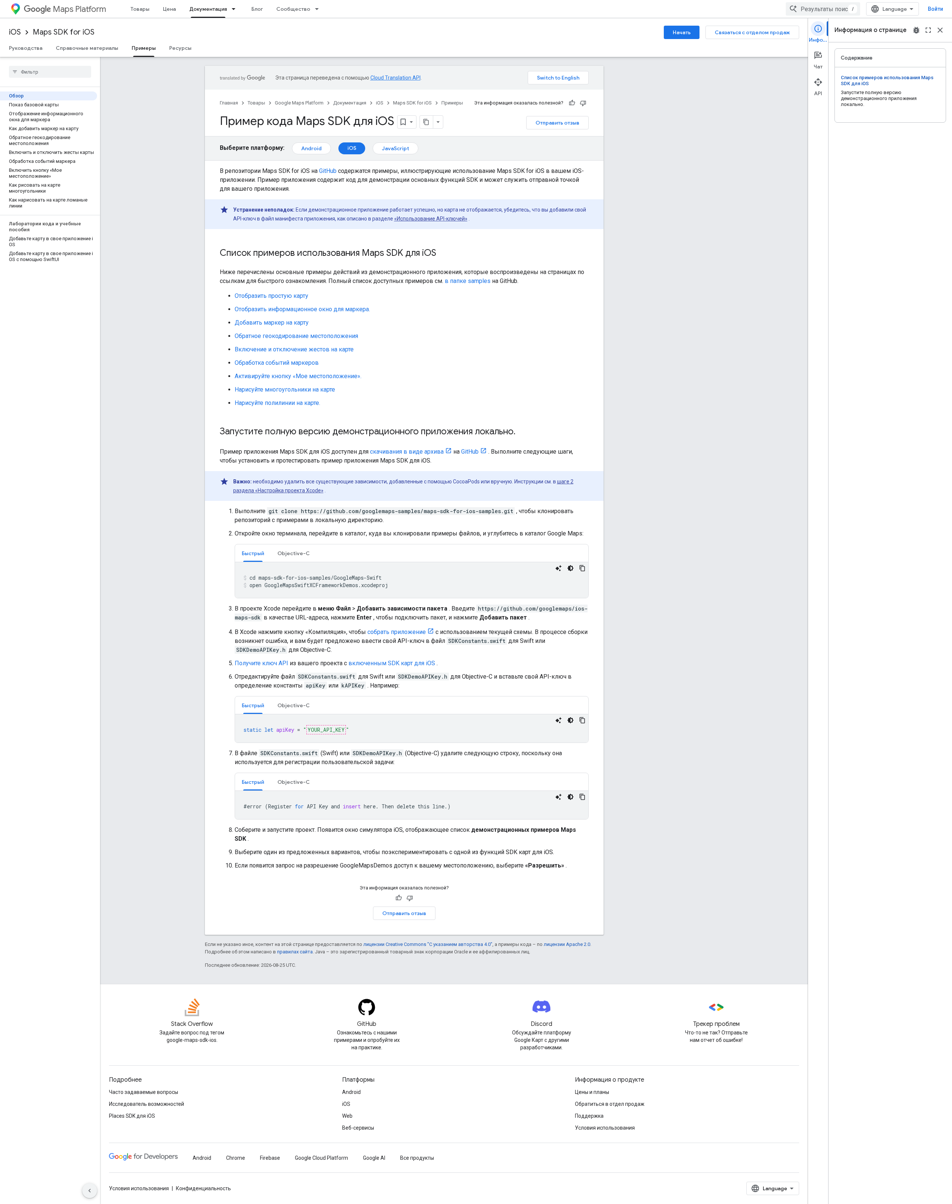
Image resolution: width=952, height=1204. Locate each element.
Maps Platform (79, 9)
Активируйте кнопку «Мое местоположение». (298, 376)
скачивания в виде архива (407, 451)
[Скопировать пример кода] (582, 568)
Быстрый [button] (253, 553)
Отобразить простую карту (271, 295)
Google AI (374, 1158)
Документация (208, 9)
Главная (229, 103)
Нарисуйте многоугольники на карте (285, 389)
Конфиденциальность (203, 1188)
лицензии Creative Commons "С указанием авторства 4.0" (427, 944)
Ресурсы (180, 48)
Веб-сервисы (358, 1128)
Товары (140, 9)
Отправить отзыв (557, 122)
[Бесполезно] (583, 103)
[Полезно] (572, 103)
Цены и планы (592, 1092)
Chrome (235, 1158)
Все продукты (417, 1158)
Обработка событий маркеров (277, 362)
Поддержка (589, 1116)
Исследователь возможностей (146, 1104)
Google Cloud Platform (321, 1158)
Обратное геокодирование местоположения (296, 335)
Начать (682, 32)
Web (347, 1116)
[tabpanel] (411, 580)
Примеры (144, 48)
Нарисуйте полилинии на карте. (277, 402)
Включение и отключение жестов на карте (294, 349)
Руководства (25, 48)
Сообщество (293, 9)
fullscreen (928, 30)
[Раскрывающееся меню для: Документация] (236, 9)
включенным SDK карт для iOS (391, 663)
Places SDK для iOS (132, 1116)
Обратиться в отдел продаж (609, 1104)
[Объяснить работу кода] (559, 568)
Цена (169, 9)
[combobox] (823, 9)
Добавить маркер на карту (272, 322)
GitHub (328, 170)
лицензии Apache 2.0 (567, 944)
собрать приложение (396, 631)
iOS (15, 32)
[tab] (253, 553)
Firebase (270, 1158)
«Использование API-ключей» (430, 219)
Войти (935, 9)
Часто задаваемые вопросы (143, 1092)
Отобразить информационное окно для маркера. (302, 309)
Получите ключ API (261, 663)
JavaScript (395, 148)
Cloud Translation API (395, 78)
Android (311, 148)
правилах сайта (295, 951)
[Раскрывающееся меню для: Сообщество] (319, 9)
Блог (257, 9)
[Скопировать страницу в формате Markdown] (426, 122)
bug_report (916, 30)
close (940, 30)
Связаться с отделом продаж (752, 32)
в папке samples (468, 280)
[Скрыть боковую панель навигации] (89, 1190)
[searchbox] (50, 72)
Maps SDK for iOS (63, 32)
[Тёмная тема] (570, 568)
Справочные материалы (87, 48)
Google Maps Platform (299, 103)
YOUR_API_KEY (326, 729)
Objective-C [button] (293, 553)
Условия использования (605, 1128)
